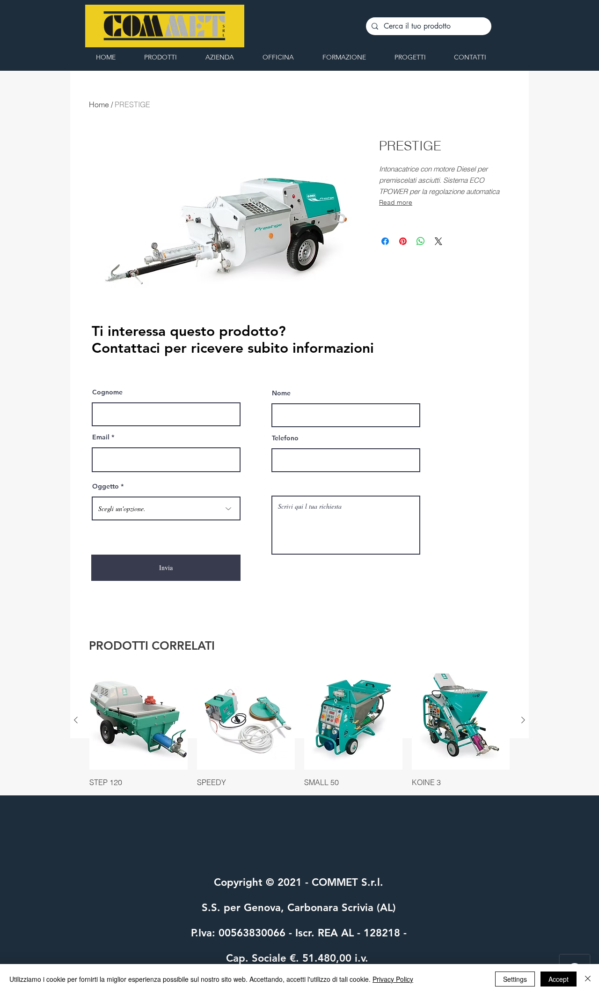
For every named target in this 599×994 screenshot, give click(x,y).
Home (99, 104)
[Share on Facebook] (385, 241)
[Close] (587, 979)
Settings (515, 979)
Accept (558, 979)
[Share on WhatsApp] (420, 241)
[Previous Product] (75, 720)
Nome (281, 393)
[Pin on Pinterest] (403, 241)
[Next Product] (523, 720)
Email (101, 437)
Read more (395, 202)
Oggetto (105, 486)
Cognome (107, 392)
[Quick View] (138, 720)
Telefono (285, 438)
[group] (299, 729)
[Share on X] (438, 241)
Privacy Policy (393, 979)
